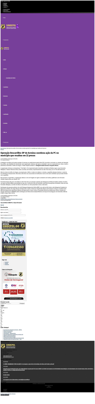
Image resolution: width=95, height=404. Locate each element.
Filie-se (5, 132)
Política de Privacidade (49, 385)
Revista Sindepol (6, 9)
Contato (5, 105)
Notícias (4, 148)
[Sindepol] (10, 29)
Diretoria (5, 96)
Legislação (5, 114)
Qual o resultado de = (6, 215)
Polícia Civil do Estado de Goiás (9, 336)
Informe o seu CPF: (4, 209)
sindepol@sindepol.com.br (8, 357)
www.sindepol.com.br (7, 355)
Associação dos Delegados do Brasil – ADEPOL (12, 329)
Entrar (2, 217)
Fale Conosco (5, 10)
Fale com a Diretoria (7, 11)
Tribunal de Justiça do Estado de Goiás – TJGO (12, 339)
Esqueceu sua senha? (8, 217)
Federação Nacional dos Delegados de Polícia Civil (13, 334)
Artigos (5, 68)
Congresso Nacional (7, 332)
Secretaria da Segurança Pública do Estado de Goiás (13, 338)
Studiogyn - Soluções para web (39, 383)
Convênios (5, 87)
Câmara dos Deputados (8, 331)
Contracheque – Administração (9, 333)
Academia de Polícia (10, 78)
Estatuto (5, 123)
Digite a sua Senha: (4, 212)
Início (4, 59)
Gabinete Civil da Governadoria (9, 335)
